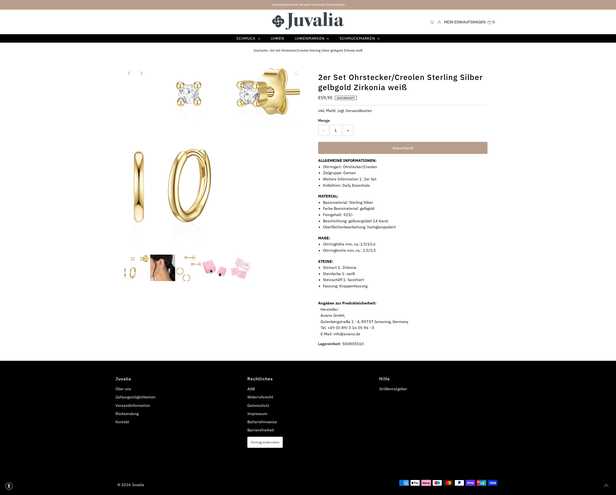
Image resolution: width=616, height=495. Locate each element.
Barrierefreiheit (260, 430)
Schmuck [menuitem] (246, 38)
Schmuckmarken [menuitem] (358, 38)
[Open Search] (432, 22)
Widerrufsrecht (260, 397)
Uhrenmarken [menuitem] (310, 38)
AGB (251, 388)
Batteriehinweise (262, 421)
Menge (324, 120)
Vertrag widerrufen (265, 442)
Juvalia (138, 484)
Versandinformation (133, 405)
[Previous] (129, 73)
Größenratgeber (393, 388)
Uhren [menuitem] (277, 38)
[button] (9, 486)
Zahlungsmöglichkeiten (135, 397)
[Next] (141, 73)
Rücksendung (127, 413)
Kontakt (122, 421)
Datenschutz (258, 405)
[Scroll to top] (606, 485)
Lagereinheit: (329, 343)
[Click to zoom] (296, 73)
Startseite (261, 50)
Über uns (123, 388)
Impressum (257, 413)
